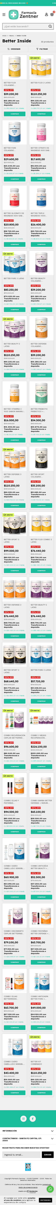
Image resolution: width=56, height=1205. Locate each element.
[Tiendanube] (28, 1192)
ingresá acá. (46, 1184)
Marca (11, 35)
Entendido (45, 1200)
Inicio (4, 35)
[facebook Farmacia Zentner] (33, 1119)
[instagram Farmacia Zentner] (23, 1119)
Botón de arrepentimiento (28, 1187)
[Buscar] (50, 26)
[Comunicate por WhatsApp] (50, 1189)
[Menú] (4, 14)
